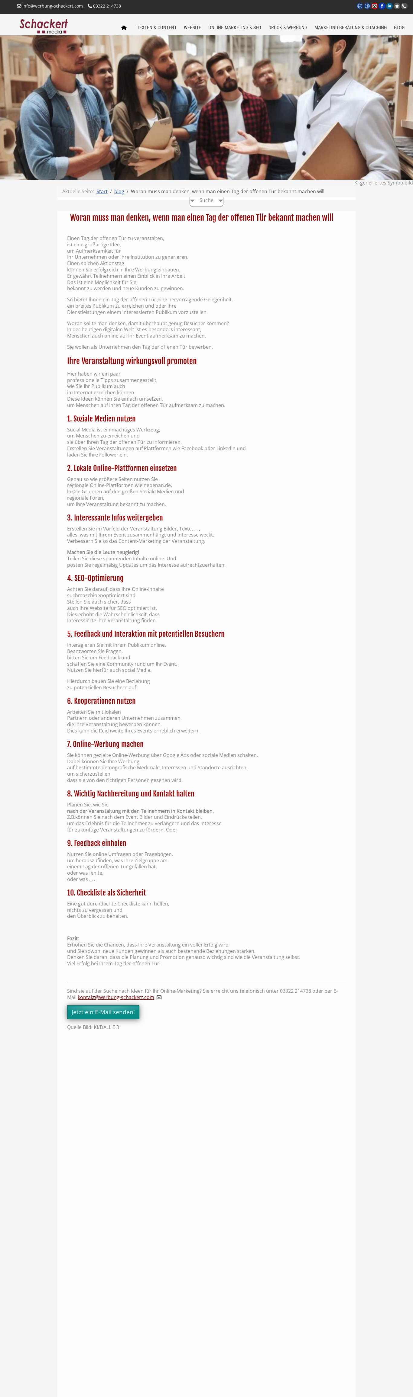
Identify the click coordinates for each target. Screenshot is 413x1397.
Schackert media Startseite (123, 28)
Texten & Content (157, 27)
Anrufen (404, 6)
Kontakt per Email (375, 9)
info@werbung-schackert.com (52, 6)
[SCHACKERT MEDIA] (65, 25)
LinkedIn (390, 9)
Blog (399, 27)
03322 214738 (106, 6)
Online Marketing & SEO (234, 27)
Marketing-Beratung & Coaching (350, 27)
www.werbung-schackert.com (360, 9)
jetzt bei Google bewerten (397, 6)
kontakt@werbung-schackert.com (116, 997)
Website (192, 27)
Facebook (382, 9)
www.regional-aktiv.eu (367, 9)
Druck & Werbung (287, 27)
